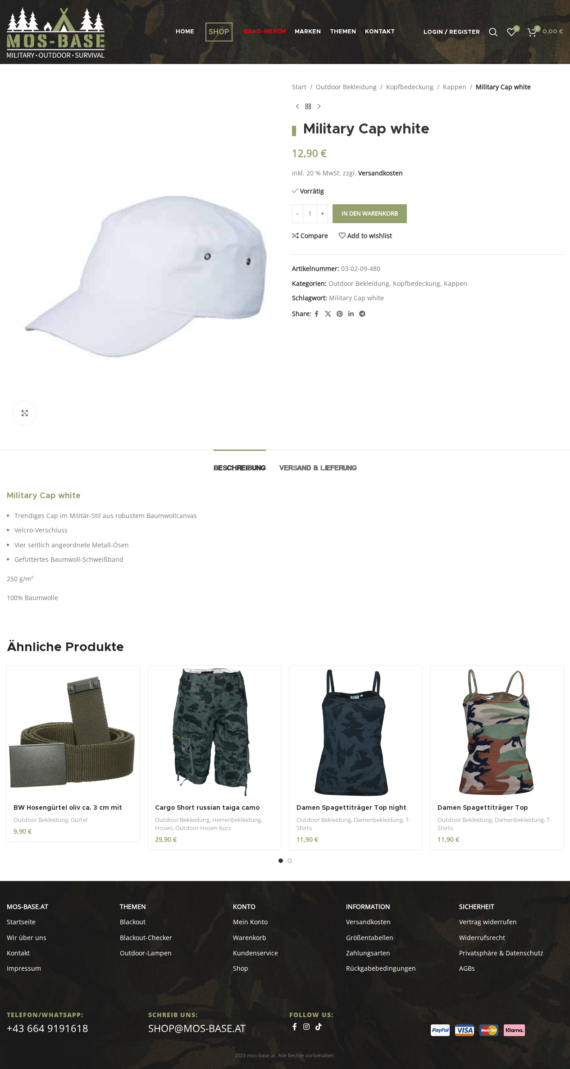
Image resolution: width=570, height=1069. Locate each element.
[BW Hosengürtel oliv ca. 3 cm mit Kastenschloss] (73, 732)
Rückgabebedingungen (381, 968)
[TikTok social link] (319, 1027)
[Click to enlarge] (25, 413)
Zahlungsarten (368, 953)
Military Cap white (356, 298)
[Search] (493, 32)
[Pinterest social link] (340, 314)
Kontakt (18, 953)
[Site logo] (56, 31)
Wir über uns (26, 937)
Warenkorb (249, 937)
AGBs (467, 968)
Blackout (133, 922)
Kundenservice (255, 953)
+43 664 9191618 (47, 1028)
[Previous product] (297, 106)
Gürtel (79, 820)
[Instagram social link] (306, 1027)
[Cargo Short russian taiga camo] (214, 732)
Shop (240, 968)
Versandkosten (380, 173)
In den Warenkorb (370, 213)
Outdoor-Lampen (146, 953)
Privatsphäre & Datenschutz (501, 953)
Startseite (21, 922)
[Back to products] (308, 106)
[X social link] (328, 314)
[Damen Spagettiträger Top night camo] (356, 732)
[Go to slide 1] (280, 860)
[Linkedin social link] (351, 314)
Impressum (24, 968)
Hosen (164, 828)
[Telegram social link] (362, 314)
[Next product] (319, 106)
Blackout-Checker (146, 937)
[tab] (240, 463)
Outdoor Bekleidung (346, 87)
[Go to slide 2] (289, 860)
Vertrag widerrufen (488, 922)
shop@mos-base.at (197, 1028)
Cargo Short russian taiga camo (207, 808)
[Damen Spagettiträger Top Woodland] (497, 732)
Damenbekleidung (378, 820)
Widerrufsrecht (482, 937)
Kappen (454, 87)
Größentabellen (369, 937)
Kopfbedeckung (409, 87)
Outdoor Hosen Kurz (203, 828)
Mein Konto (250, 922)
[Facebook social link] (316, 314)
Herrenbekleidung (236, 820)
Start (299, 87)
